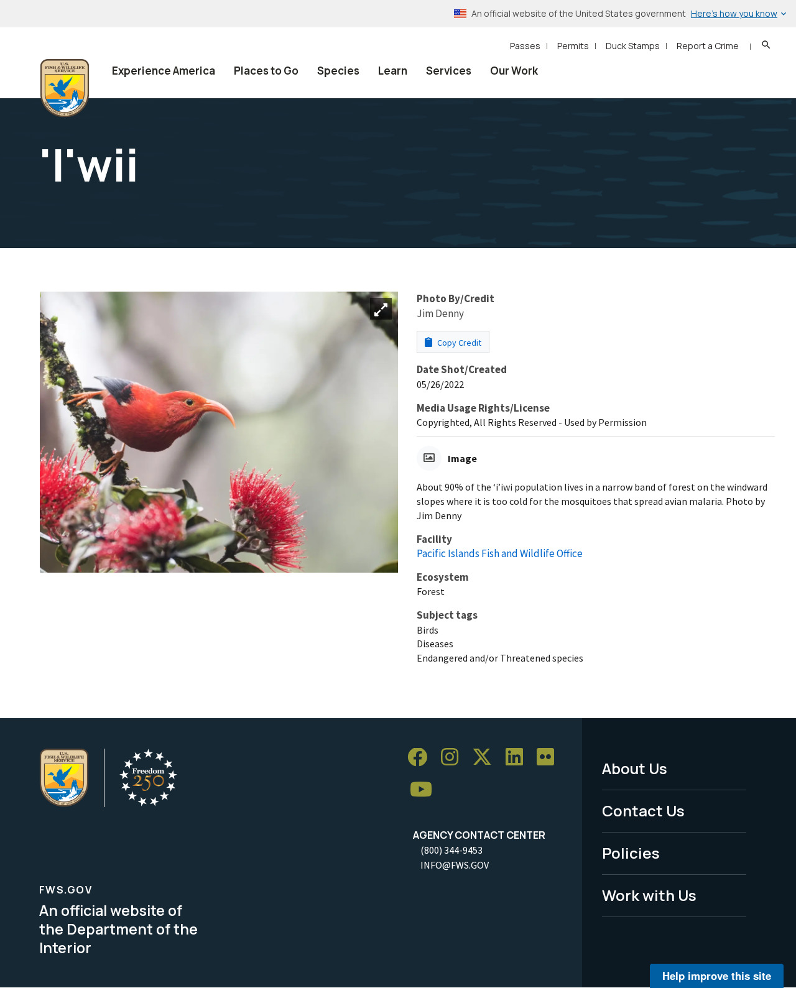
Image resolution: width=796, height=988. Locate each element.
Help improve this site (716, 975)
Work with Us (649, 895)
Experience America (163, 70)
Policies (631, 853)
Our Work (514, 70)
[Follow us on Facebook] (421, 757)
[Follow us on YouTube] (425, 790)
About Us (634, 768)
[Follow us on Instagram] (454, 757)
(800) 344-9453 (451, 850)
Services (448, 70)
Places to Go (266, 70)
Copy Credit (458, 342)
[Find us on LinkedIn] (519, 757)
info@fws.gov (454, 865)
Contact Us (643, 810)
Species (338, 70)
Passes (525, 46)
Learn (392, 70)
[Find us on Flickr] (550, 757)
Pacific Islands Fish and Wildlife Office (500, 553)
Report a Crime (708, 46)
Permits (573, 46)
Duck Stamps (633, 46)
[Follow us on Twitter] (486, 757)
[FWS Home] (65, 88)
